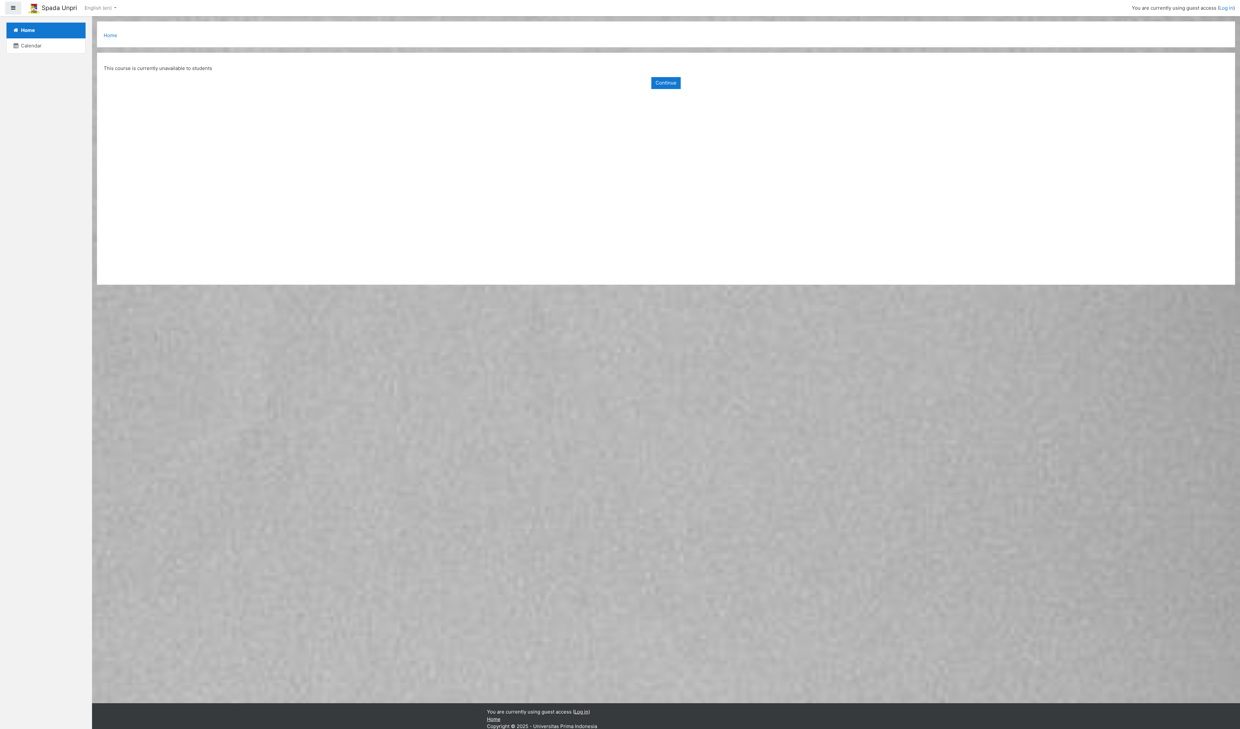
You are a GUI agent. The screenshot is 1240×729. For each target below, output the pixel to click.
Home (110, 35)
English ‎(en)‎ (99, 8)
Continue (666, 83)
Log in (1226, 8)
